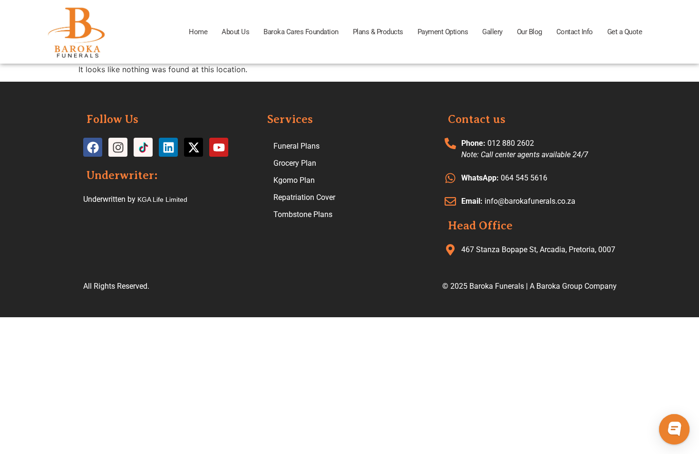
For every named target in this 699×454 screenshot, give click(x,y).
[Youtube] (218, 147)
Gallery (492, 32)
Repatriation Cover (304, 197)
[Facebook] (92, 147)
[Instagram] (117, 147)
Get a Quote (624, 32)
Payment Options (442, 32)
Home (198, 32)
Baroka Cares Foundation (301, 32)
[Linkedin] (168, 147)
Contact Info (574, 32)
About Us (235, 32)
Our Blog (529, 32)
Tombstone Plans (302, 214)
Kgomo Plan (294, 180)
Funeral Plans (296, 146)
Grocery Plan (294, 163)
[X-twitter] (193, 147)
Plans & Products (378, 32)
